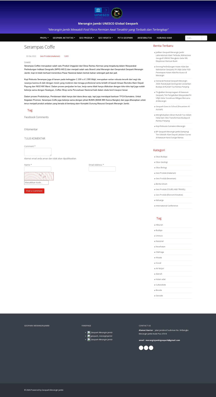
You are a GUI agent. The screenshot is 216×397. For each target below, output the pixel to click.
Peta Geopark (125, 37)
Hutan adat (160, 279)
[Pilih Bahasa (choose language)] (178, 37)
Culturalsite (161, 285)
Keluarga (160, 200)
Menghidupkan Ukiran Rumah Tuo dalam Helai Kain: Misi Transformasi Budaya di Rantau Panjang (173, 118)
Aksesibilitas (145, 37)
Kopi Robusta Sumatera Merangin (170, 126)
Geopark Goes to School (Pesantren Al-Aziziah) (173, 108)
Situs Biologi (161, 167)
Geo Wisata (104, 37)
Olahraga (160, 252)
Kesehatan (160, 246)
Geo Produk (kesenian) (166, 178)
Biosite (159, 290)
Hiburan (159, 225)
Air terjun (160, 268)
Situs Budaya (161, 156)
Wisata (159, 257)
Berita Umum (161, 184)
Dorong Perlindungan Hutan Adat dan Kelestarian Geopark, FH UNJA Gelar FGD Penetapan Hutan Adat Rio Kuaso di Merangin (173, 71)
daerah (159, 274)
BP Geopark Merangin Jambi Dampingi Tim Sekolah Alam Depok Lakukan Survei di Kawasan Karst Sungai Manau (173, 134)
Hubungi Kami (164, 37)
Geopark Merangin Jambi (52, 390)
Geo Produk (85, 37)
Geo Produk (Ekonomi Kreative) (169, 195)
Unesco (159, 235)
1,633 (66, 56)
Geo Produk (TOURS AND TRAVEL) (170, 189)
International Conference (167, 205)
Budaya (159, 230)
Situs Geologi (162, 162)
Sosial (158, 263)
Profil (43, 37)
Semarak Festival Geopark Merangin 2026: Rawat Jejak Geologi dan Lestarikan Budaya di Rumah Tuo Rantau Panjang (173, 84)
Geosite (159, 295)
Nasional (160, 241)
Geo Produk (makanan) (50, 56)
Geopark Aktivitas (63, 37)
